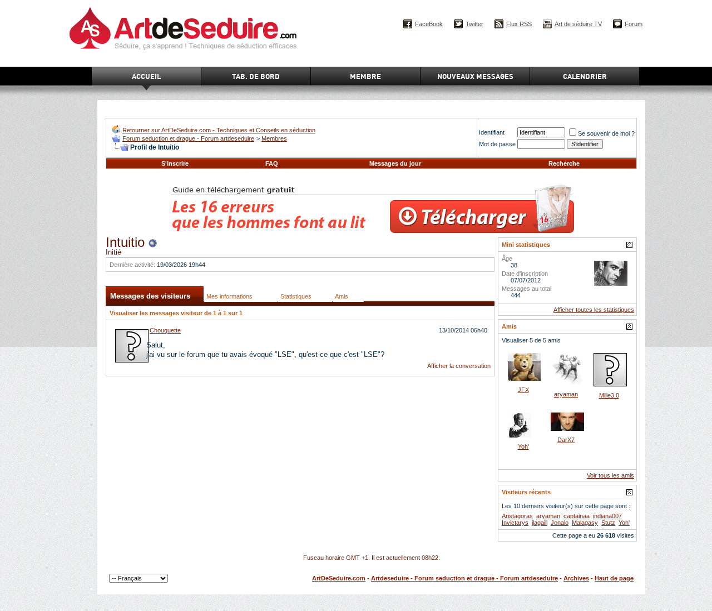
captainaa (576, 516)
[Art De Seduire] (116, 131)
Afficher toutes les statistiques (593, 309)
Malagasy (585, 522)
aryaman (566, 394)
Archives (576, 578)
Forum (633, 24)
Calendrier (585, 76)
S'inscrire (175, 163)
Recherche (564, 163)
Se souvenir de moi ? (606, 133)
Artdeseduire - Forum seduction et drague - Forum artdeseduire (464, 578)
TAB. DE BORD (256, 76)
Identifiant (492, 132)
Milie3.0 (609, 395)
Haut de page (614, 578)
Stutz (608, 522)
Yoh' (523, 446)
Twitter (474, 24)
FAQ (271, 163)
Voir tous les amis (610, 475)
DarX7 (566, 439)
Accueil (146, 76)
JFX (523, 389)
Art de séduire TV (578, 24)
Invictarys (515, 522)
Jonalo (559, 522)
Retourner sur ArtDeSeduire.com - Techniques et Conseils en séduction (218, 130)
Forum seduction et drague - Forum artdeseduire (188, 138)
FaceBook (429, 24)
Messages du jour (395, 163)
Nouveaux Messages (475, 76)
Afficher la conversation (459, 365)
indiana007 (607, 516)
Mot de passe (497, 144)
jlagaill (539, 522)
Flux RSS (519, 24)
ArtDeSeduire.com (338, 578)
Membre (365, 76)
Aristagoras (517, 516)
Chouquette (165, 330)
